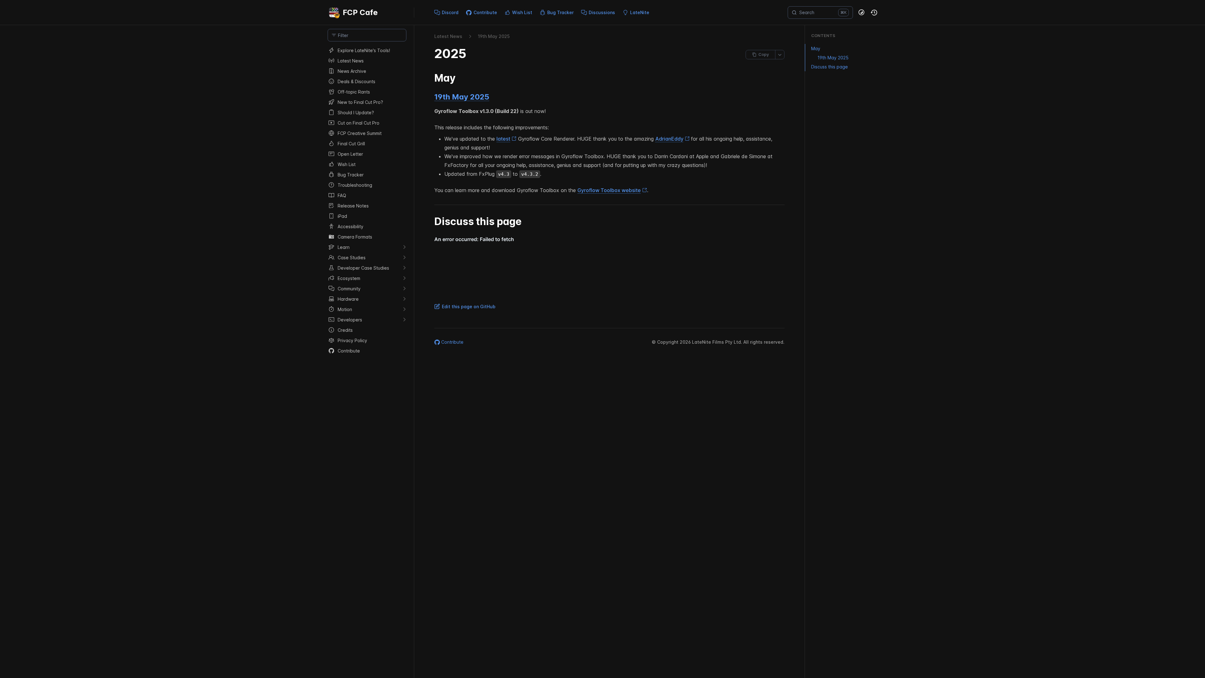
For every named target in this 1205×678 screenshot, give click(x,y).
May (815, 48)
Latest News (448, 36)
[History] (874, 12)
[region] (367, 361)
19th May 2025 (461, 96)
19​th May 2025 (494, 36)
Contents (823, 35)
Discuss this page (829, 66)
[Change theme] (861, 12)
